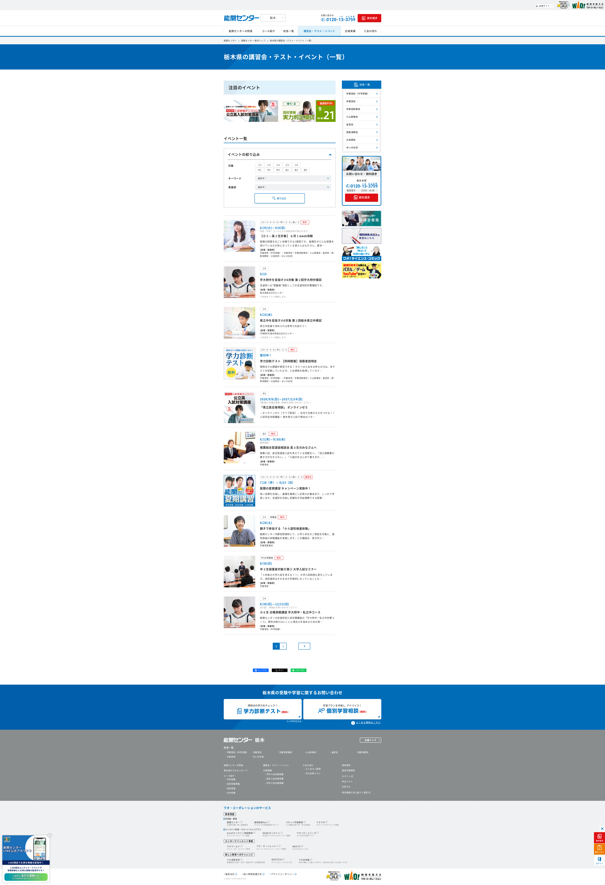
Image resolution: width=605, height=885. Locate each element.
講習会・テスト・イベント (319, 31)
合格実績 (350, 31)
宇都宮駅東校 (353, 109)
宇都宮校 (351, 101)
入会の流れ (370, 31)
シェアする (262, 670)
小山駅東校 (352, 117)
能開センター (230, 41)
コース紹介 (268, 31)
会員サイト (544, 6)
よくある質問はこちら (368, 722)
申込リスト (599, 852)
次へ (304, 646)
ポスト (281, 670)
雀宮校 (349, 124)
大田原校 (351, 140)
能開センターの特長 (241, 31)
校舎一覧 (288, 31)
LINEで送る (300, 670)
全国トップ (370, 740)
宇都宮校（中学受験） (358, 94)
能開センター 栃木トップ (253, 41)
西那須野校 (352, 132)
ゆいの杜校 (352, 147)
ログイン (599, 863)
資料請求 (599, 841)
